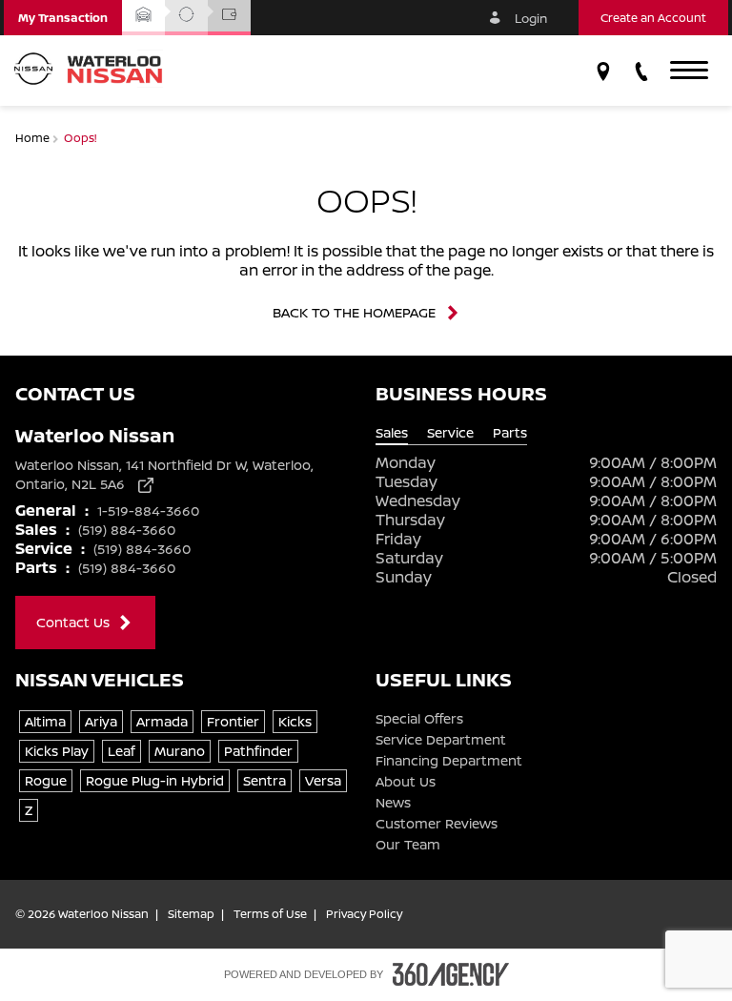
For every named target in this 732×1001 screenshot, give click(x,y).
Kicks (295, 721)
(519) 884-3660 (126, 530)
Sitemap (191, 914)
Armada (162, 721)
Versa (323, 780)
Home (33, 138)
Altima (45, 721)
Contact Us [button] (73, 622)
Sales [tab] (392, 432)
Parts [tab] (510, 432)
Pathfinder (258, 751)
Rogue (46, 780)
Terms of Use (270, 914)
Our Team (408, 844)
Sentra (264, 780)
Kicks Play (57, 751)
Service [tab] (450, 432)
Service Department (441, 739)
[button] (63, 17)
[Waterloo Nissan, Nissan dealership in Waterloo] (95, 71)
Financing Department (449, 760)
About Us (406, 781)
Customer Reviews (437, 823)
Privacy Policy (364, 914)
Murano (179, 751)
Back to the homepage (354, 312)
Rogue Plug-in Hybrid (155, 780)
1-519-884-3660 (148, 510)
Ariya (101, 721)
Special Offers (419, 718)
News (393, 802)
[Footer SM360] (451, 974)
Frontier (233, 721)
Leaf (121, 751)
